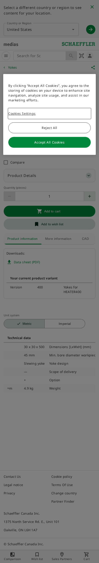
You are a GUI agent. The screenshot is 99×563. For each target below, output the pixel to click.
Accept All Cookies (49, 142)
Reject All (49, 128)
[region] (49, 114)
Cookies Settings (22, 113)
